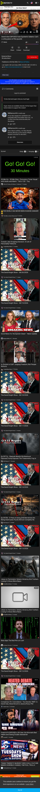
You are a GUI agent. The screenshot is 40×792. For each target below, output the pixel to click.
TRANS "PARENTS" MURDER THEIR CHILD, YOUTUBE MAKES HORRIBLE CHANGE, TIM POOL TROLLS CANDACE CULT (19, 765)
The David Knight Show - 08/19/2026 (14, 303)
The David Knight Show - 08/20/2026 (14, 272)
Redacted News (6, 56)
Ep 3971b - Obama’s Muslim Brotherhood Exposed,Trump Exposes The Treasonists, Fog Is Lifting (18, 458)
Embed (19, 50)
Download (26, 50)
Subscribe (33, 57)
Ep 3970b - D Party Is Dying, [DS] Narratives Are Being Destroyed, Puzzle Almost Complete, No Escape (18, 520)
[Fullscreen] (37, 32)
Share (12, 50)
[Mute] (31, 32)
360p (34, 32)
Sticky (21, 151)
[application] (20, 23)
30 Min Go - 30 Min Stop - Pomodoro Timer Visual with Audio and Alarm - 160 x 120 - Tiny (19, 180)
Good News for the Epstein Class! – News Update (19, 334)
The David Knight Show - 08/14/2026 (14, 487)
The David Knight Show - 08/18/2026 (14, 395)
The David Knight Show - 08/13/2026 (14, 548)
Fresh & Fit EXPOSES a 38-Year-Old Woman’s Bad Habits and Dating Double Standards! (19, 733)
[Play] (2, 32)
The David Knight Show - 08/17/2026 (14, 426)
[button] (32, 3)
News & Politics (24, 62)
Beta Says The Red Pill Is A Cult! (12, 640)
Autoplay (31, 151)
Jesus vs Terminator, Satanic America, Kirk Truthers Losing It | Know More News (19, 580)
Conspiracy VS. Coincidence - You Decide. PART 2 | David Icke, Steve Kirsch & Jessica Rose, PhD (19, 703)
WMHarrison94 (12, 113)
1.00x (21, 32)
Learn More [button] (29, 784)
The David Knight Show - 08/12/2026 (14, 671)
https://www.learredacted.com (13, 67)
